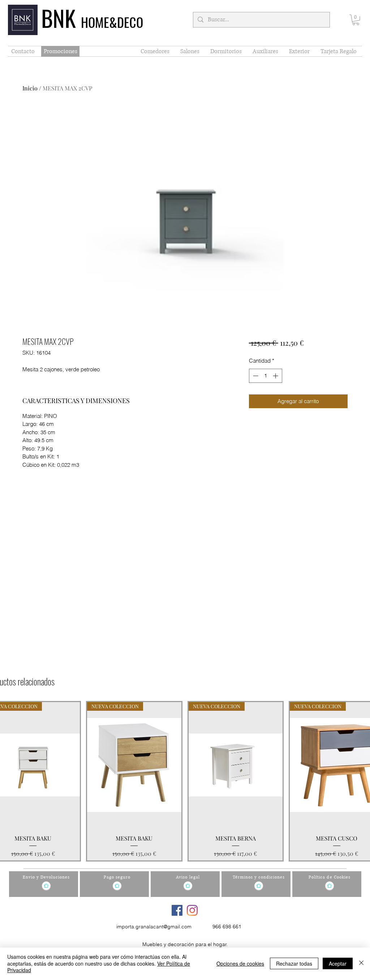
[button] (355, 19)
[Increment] (276, 375)
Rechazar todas (294, 963)
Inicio (30, 88)
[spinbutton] (265, 375)
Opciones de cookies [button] (240, 963)
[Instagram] (192, 910)
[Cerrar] (361, 963)
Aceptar (338, 963)
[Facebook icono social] (177, 910)
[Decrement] (255, 375)
